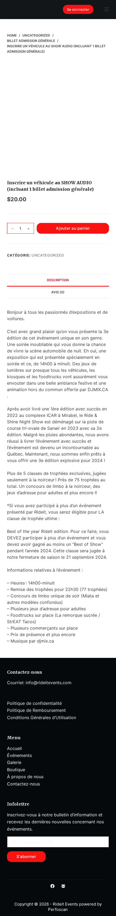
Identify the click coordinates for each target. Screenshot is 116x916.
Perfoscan (58, 909)
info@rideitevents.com (48, 682)
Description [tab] (58, 280)
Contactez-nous (23, 784)
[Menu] (106, 9)
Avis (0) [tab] (57, 292)
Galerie (14, 762)
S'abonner (26, 856)
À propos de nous (25, 776)
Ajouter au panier (73, 228)
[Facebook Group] (63, 886)
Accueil (14, 748)
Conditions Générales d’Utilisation (41, 717)
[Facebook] (52, 886)
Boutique (16, 769)
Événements (19, 755)
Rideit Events (65, 904)
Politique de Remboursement (36, 710)
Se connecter (78, 9)
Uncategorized (48, 255)
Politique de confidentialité (34, 703)
